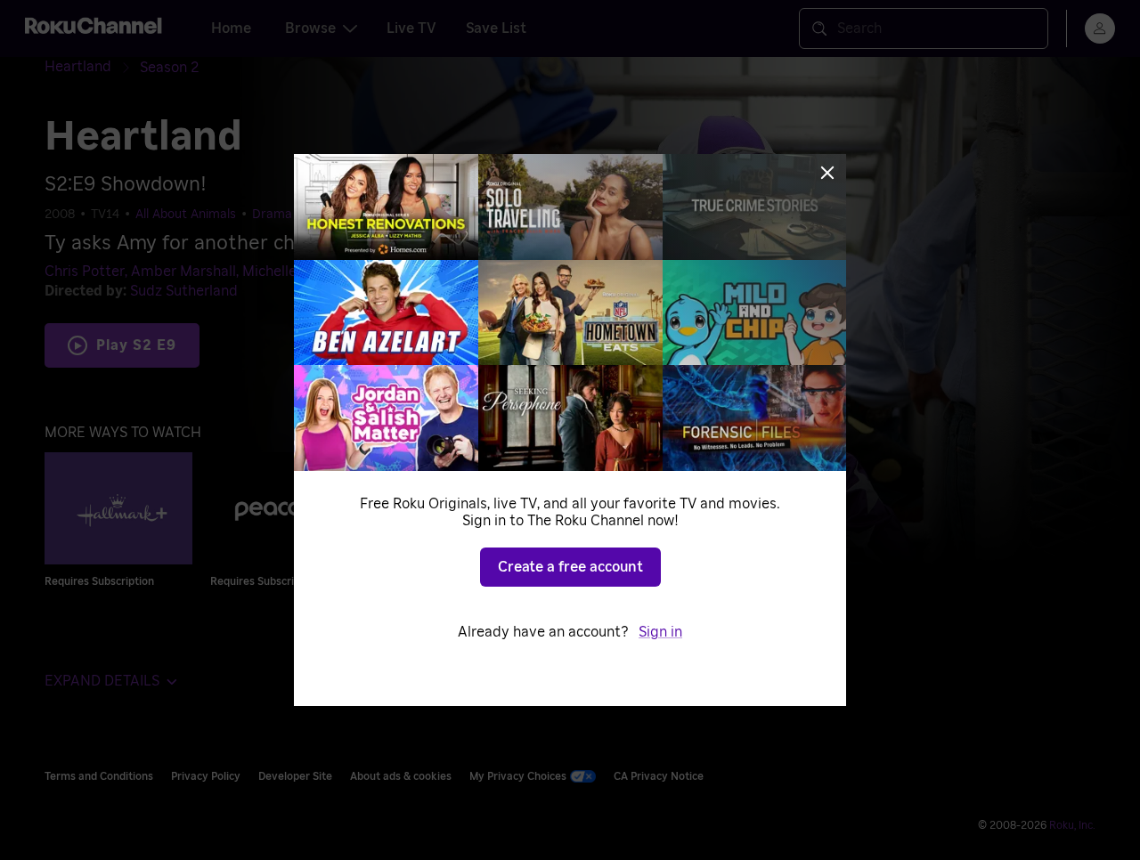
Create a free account (570, 567)
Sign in (660, 632)
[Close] (827, 172)
